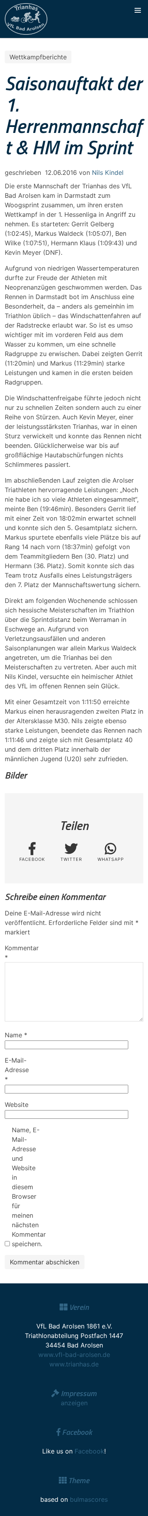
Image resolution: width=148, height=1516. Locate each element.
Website (16, 1105)
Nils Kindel (108, 172)
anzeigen (74, 1403)
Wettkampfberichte (38, 57)
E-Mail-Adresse (17, 1069)
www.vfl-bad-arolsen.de (74, 1355)
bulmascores (89, 1499)
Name (16, 1035)
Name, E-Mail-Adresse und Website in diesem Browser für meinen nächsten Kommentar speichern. (25, 1187)
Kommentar (18, 952)
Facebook (89, 1451)
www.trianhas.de (74, 1364)
